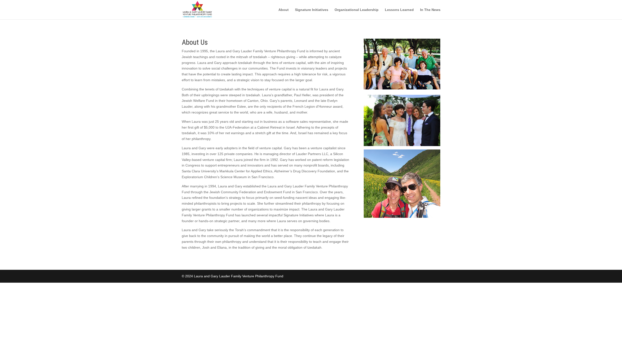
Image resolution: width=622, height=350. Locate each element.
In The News (430, 10)
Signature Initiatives (311, 10)
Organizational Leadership (357, 10)
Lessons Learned (399, 10)
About (283, 10)
